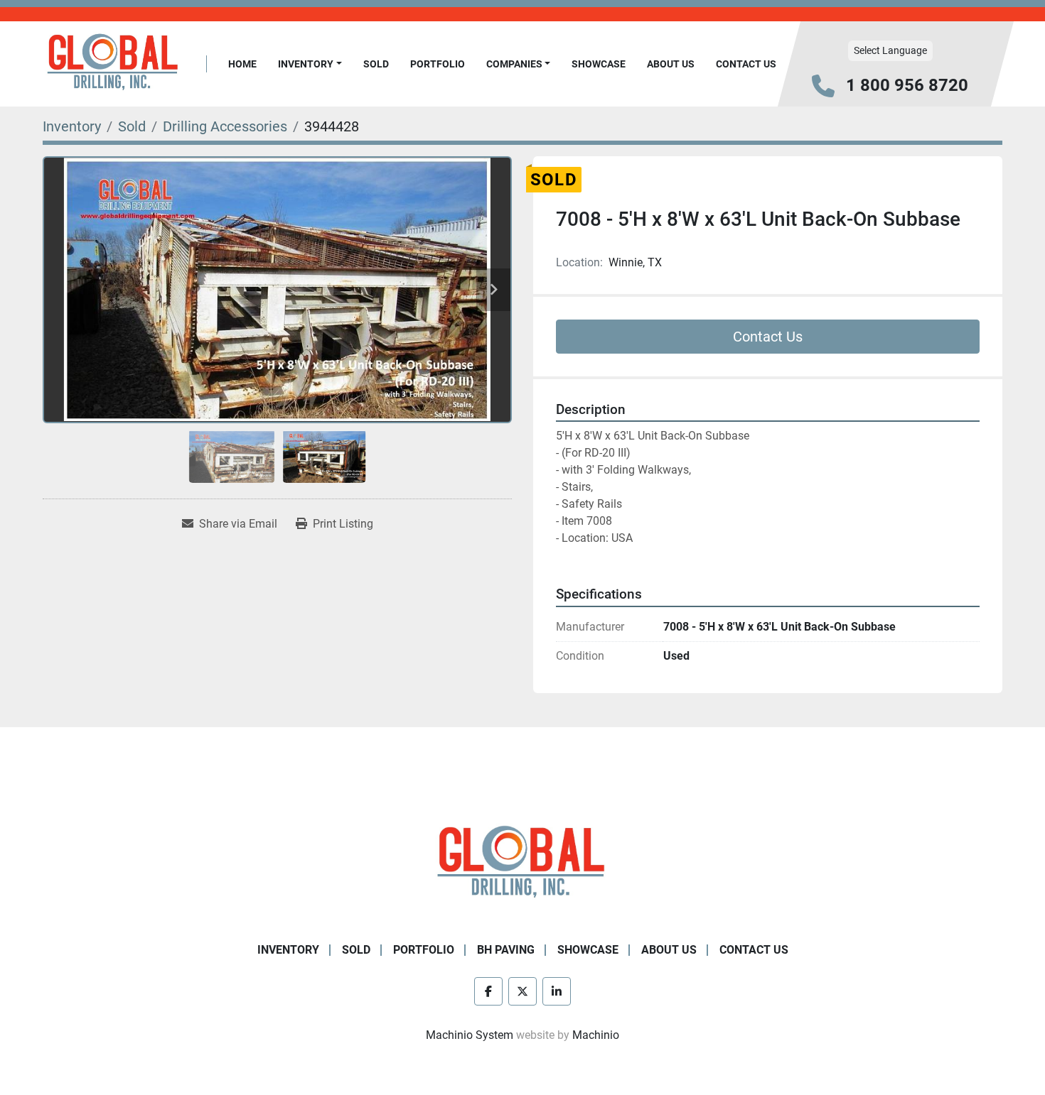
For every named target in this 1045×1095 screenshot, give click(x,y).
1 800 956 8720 (907, 85)
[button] (310, 64)
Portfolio (437, 64)
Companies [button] (514, 64)
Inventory (305, 64)
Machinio (595, 1035)
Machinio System (469, 1035)
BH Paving (506, 950)
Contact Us (746, 64)
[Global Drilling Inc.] (522, 863)
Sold (376, 64)
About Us (671, 64)
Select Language (890, 50)
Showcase (599, 64)
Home (242, 64)
